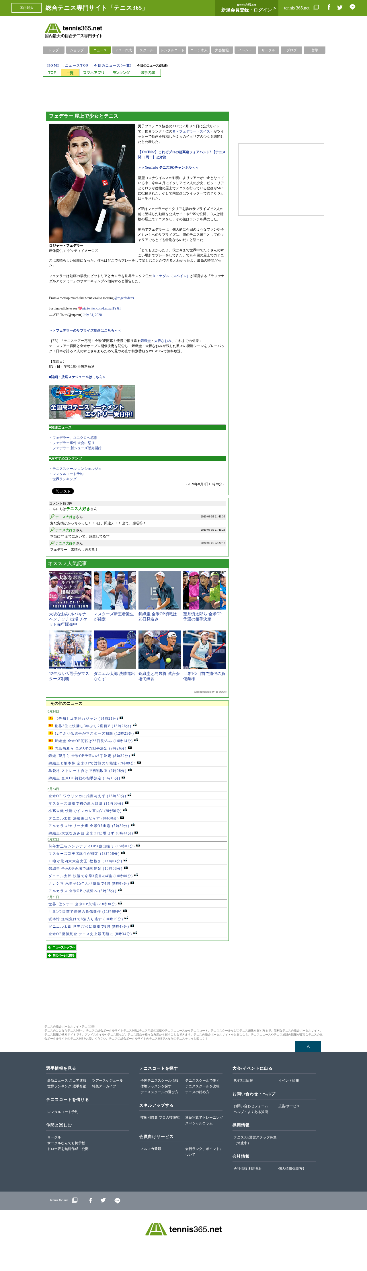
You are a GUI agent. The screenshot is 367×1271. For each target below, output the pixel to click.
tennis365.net (59, 1200)
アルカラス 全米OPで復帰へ (82, 891)
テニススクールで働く (202, 1081)
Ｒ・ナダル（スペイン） (171, 276)
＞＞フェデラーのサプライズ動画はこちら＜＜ (85, 330)
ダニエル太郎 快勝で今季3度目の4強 (90, 876)
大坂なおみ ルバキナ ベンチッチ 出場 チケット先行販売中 (68, 619)
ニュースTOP (77, 65)
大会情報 (222, 50)
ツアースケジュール (107, 1081)
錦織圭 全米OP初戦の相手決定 (84, 778)
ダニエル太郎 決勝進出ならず (83, 818)
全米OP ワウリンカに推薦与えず (87, 796)
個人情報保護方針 (292, 1169)
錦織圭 (145, 341)
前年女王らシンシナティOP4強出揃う (91, 846)
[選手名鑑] (148, 73)
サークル (268, 50)
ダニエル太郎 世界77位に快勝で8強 (88, 926)
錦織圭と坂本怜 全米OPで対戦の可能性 (92, 763)
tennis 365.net (297, 7)
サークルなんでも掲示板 (66, 1143)
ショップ (77, 50)
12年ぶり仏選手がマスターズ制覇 (93, 733)
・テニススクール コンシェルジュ (75, 469)
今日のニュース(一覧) (113, 65)
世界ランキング (59, 1086)
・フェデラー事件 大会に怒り (72, 443)
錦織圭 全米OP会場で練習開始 (85, 869)
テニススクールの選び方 (159, 1092)
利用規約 (255, 1169)
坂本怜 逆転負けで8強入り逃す (85, 919)
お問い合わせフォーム (251, 1106)
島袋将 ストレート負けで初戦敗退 (87, 771)
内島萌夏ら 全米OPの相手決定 (89, 748)
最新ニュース (57, 1081)
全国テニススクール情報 (159, 1081)
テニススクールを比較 (202, 1086)
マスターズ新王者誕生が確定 (84, 854)
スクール (146, 50)
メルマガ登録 (150, 1149)
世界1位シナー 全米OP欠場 (82, 904)
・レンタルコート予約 (66, 474)
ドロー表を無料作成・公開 (68, 1149)
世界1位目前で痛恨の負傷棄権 (85, 912)
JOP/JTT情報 (243, 1081)
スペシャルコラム (199, 1123)
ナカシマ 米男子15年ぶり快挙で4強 (88, 883)
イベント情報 (288, 1081)
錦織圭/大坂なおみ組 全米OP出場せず (90, 833)
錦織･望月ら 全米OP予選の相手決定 (89, 756)
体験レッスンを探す (155, 1086)
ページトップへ (308, 1046)
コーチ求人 (199, 50)
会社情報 (240, 1169)
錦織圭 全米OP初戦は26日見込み (93, 741)
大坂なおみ (162, 341)
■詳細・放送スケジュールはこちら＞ (77, 377)
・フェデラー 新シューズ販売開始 (75, 448)
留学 (314, 50)
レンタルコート (173, 50)
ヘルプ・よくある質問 (251, 1112)
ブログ (291, 50)
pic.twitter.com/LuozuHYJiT (101, 308)
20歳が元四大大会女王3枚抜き (85, 861)
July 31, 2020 (92, 315)
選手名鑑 (79, 1086)
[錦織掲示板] (93, 73)
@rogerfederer (124, 298)
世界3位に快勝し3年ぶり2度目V (92, 726)
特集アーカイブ (104, 1086)
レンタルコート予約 (62, 1112)
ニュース (100, 50)
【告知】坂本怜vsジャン (85, 719)
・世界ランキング (63, 479)
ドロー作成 (123, 50)
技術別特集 (149, 1118)
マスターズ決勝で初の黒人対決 (86, 803)
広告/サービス (289, 1106)
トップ (53, 50)
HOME (53, 65)
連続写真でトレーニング (204, 1118)
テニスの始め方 (197, 1092)
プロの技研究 (169, 1118)
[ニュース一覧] (70, 73)
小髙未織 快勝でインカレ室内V (85, 811)
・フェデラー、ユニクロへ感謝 (73, 438)
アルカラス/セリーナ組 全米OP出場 (88, 826)
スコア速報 (77, 1081)
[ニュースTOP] (52, 73)
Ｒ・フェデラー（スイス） (193, 131)
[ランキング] (121, 73)
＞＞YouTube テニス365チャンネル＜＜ (168, 168)
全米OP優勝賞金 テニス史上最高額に (90, 934)
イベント (245, 50)
